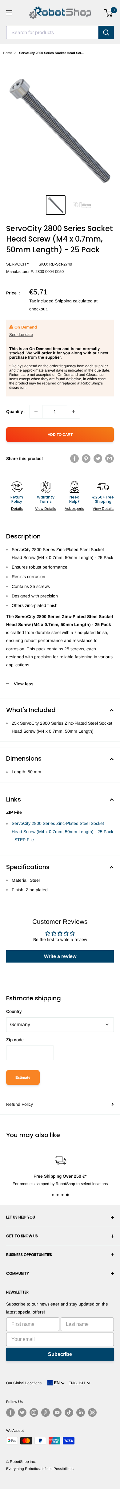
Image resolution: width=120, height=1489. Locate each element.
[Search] (106, 32)
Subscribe (60, 1354)
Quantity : (16, 411)
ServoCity (18, 264)
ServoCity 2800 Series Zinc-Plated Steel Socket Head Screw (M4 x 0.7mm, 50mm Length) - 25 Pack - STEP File (62, 831)
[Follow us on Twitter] (22, 1412)
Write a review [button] (60, 956)
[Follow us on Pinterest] (45, 1412)
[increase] (73, 411)
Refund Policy (19, 1104)
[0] (109, 13)
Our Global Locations (24, 1383)
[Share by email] (109, 458)
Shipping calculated (74, 300)
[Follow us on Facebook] (10, 1412)
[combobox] (52, 32)
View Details (45, 508)
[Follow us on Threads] (92, 1412)
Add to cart (60, 434)
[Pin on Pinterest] (86, 458)
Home (7, 53)
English (78, 1383)
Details (17, 508)
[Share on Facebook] (74, 458)
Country (14, 1011)
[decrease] (36, 411)
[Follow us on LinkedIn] (80, 1412)
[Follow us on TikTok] (69, 1412)
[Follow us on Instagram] (34, 1412)
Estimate (22, 1077)
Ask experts (74, 508)
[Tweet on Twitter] (98, 458)
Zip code (15, 1039)
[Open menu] (9, 12)
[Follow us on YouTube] (57, 1412)
